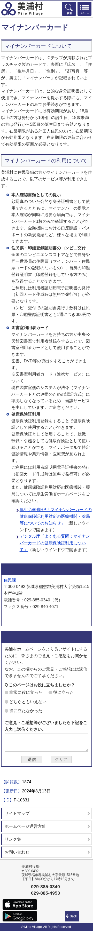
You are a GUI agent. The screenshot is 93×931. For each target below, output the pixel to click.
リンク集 (13, 839)
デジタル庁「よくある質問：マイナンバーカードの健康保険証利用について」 (55, 543)
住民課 (10, 580)
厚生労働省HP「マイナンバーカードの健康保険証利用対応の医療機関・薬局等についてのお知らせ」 (56, 516)
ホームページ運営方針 (25, 826)
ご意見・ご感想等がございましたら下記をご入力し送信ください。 (46, 725)
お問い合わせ (17, 852)
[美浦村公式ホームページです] (22, 8)
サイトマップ (17, 813)
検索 (69, 9)
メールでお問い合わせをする (31, 617)
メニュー (84, 9)
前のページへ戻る (73, 916)
